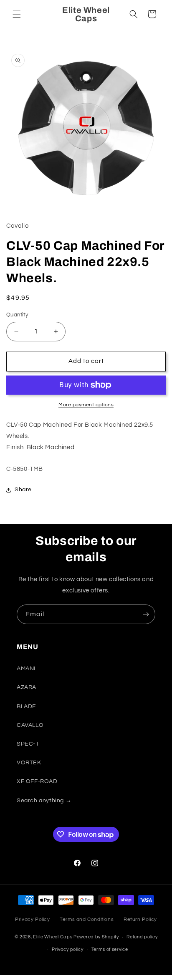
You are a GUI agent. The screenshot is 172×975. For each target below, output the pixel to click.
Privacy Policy (32, 919)
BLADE (26, 706)
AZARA (26, 687)
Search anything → (44, 800)
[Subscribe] (146, 614)
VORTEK (29, 763)
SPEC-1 (28, 744)
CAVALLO (30, 725)
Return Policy (140, 919)
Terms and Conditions (87, 919)
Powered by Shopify (96, 937)
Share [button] (23, 489)
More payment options (86, 405)
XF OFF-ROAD (37, 781)
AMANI (26, 669)
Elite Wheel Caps (52, 937)
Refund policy (141, 937)
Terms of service (109, 949)
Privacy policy (67, 949)
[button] (17, 14)
